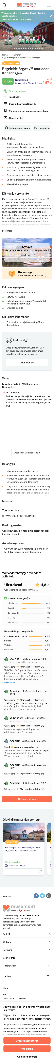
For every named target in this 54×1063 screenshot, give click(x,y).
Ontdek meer (25, 254)
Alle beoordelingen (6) (19, 598)
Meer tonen (9, 682)
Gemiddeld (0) (13, 613)
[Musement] (26, 5)
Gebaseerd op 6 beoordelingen (28, 83)
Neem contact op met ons (14, 998)
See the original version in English (16, 19)
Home (5, 55)
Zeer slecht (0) (13, 623)
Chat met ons (27, 362)
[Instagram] (48, 896)
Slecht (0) (11, 618)
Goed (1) (11, 608)
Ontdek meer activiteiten (30, 275)
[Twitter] (42, 896)
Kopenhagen (15, 55)
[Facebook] (36, 896)
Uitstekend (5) (13, 603)
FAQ (5, 994)
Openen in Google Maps (26, 452)
